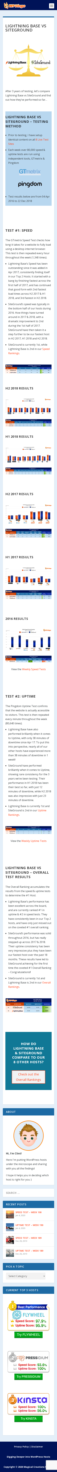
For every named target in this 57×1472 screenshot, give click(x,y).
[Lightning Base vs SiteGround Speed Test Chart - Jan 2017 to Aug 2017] (28, 576)
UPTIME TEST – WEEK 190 (29, 1225)
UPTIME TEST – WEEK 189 (29, 1250)
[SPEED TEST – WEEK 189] (10, 1240)
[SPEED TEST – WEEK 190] (10, 1214)
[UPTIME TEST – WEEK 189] (10, 1253)
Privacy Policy (21, 1446)
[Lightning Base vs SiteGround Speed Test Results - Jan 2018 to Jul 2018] (28, 471)
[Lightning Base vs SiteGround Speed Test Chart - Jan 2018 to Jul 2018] (28, 455)
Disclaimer (37, 1446)
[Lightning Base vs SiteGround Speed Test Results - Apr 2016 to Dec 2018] (28, 369)
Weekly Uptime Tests (34, 841)
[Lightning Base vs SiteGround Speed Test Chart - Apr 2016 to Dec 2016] (28, 640)
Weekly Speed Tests (34, 669)
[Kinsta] (28, 1412)
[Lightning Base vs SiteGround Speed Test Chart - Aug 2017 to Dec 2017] (28, 514)
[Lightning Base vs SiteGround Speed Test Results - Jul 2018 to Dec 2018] (28, 423)
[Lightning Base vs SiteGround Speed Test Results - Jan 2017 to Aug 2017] (28, 594)
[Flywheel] (28, 1319)
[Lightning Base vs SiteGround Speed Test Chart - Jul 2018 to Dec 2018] (28, 406)
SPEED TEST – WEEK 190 (28, 1212)
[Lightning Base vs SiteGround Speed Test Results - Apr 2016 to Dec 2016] (28, 659)
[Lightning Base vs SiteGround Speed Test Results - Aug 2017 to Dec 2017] (28, 533)
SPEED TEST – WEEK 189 (28, 1237)
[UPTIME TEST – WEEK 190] (10, 1227)
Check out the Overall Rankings (28, 1077)
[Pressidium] (28, 1370)
